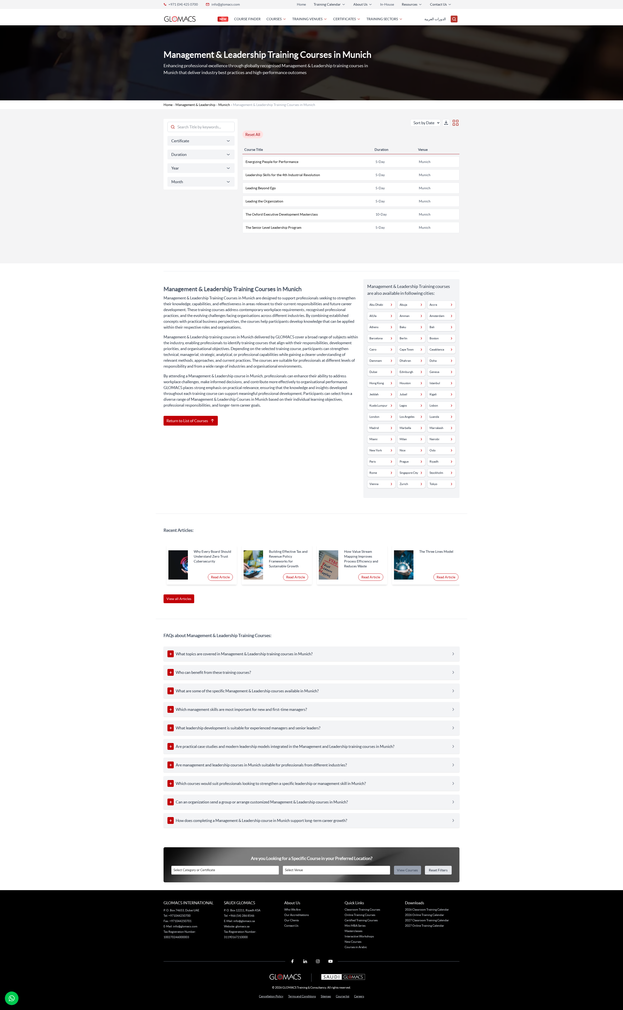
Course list (342, 996)
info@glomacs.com (225, 4)
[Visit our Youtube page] (330, 961)
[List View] (455, 123)
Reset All (252, 134)
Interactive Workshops (359, 936)
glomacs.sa (242, 926)
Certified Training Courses (361, 920)
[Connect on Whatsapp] (11, 998)
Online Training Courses (360, 914)
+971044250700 (179, 915)
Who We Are (292, 909)
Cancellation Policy (271, 996)
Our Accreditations (296, 914)
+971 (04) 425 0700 (183, 4)
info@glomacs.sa (244, 921)
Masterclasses (353, 931)
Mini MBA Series (355, 925)
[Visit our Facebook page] (292, 961)
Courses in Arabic (356, 947)
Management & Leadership (195, 105)
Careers (359, 996)
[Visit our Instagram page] (317, 961)
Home (301, 4)
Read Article (220, 577)
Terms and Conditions (302, 996)
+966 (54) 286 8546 (241, 915)
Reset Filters (438, 870)
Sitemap (326, 996)
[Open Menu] (454, 19)
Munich (224, 105)
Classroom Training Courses (362, 909)
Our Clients (291, 920)
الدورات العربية (435, 19)
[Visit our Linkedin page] (305, 961)
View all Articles (178, 599)
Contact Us (291, 925)
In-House (387, 4)
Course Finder (247, 19)
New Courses (353, 941)
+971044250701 (180, 921)
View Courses (407, 870)
